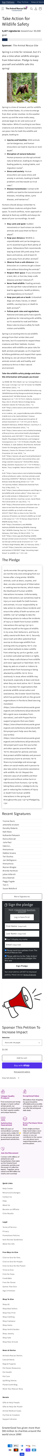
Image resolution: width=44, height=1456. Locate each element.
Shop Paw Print (9, 1312)
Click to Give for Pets (11, 1257)
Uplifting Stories (9, 1380)
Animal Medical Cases (12, 1411)
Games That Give (10, 1286)
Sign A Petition (9, 1290)
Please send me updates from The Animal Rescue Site (21, 951)
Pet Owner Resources (12, 1368)
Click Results (8, 1213)
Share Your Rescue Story (13, 1389)
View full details (9, 1078)
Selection (6, 1037)
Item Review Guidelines (13, 1239)
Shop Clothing (9, 1317)
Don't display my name (17, 939)
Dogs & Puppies (9, 1364)
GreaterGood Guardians (25, 910)
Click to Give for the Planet (14, 1266)
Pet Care (6, 1376)
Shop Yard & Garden (11, 1329)
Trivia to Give (8, 1270)
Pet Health (7, 1372)
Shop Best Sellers (10, 1308)
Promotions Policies (11, 1235)
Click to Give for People (13, 1261)
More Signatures (22, 896)
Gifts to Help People (11, 1402)
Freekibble (7, 1278)
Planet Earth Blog (10, 1384)
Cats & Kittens (8, 1359)
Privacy (6, 1231)
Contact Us (7, 1197)
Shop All (6, 1304)
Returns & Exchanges (11, 1192)
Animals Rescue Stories (12, 1355)
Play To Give (22, 2)
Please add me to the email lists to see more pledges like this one (21, 958)
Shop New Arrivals (10, 1342)
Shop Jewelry (8, 1333)
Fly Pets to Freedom (11, 1415)
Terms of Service (29, 975)
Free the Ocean (9, 1282)
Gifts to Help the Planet (12, 1406)
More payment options (22, 1072)
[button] (31, 8)
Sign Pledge (22, 966)
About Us (6, 1205)
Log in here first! (22, 917)
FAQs (5, 1201)
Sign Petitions (8, 2)
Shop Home (7, 1325)
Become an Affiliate (11, 1209)
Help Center (8, 1188)
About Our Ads (9, 1244)
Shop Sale (7, 1337)
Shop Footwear (9, 1321)
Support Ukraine (10, 1419)
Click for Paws (8, 1274)
